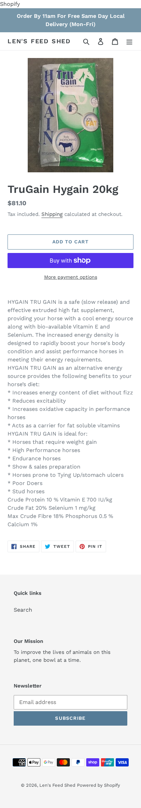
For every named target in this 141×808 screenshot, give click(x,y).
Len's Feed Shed (39, 41)
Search (23, 610)
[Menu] (129, 41)
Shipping (52, 214)
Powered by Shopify (98, 785)
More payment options (70, 277)
